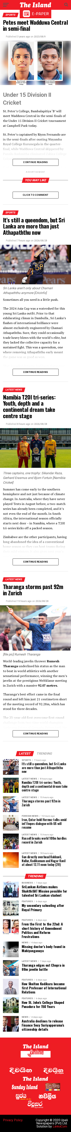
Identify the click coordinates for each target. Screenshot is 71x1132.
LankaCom (60, 1126)
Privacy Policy (13, 1120)
